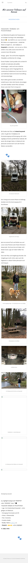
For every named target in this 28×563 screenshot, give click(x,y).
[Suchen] (26, 3)
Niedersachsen (14, 19)
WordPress (22, 558)
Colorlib (13, 558)
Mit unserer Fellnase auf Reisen (14, 11)
